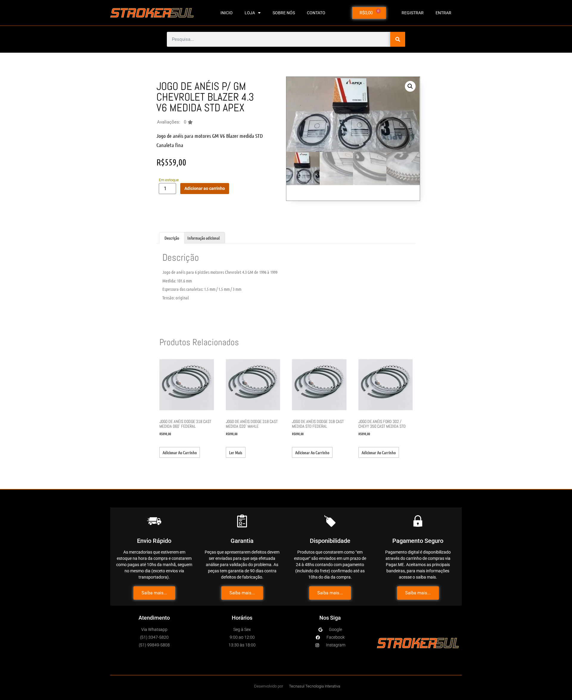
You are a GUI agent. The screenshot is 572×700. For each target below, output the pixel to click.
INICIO (226, 12)
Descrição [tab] (171, 237)
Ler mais (235, 452)
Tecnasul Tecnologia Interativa (314, 686)
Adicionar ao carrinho (204, 188)
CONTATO (316, 12)
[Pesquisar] (397, 39)
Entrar (443, 12)
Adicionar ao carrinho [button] (180, 452)
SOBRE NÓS (284, 12)
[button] (174, 122)
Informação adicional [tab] (203, 237)
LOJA (250, 12)
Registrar (413, 12)
